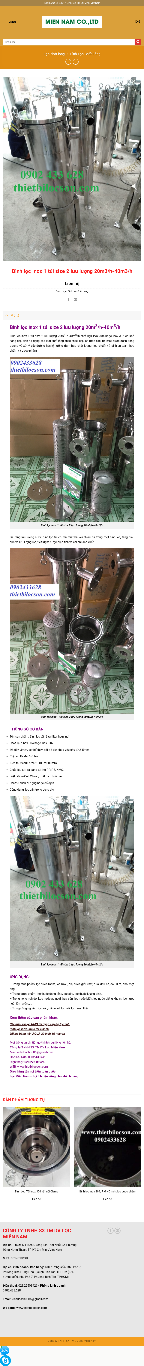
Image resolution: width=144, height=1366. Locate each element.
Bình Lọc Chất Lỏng (85, 54)
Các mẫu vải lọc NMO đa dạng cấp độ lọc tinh (40, 1024)
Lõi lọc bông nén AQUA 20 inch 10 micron (37, 1034)
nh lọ (115, 537)
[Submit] (138, 42)
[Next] (141, 1157)
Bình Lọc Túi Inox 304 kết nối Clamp (36, 1191)
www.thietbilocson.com (32, 1066)
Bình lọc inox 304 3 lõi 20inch (29, 1029)
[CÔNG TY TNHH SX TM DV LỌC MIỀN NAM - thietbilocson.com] (72, 22)
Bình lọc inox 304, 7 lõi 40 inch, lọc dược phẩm (108, 1191)
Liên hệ (72, 283)
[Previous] (3, 1157)
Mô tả (15, 315)
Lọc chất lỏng (54, 54)
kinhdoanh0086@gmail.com (35, 1052)
